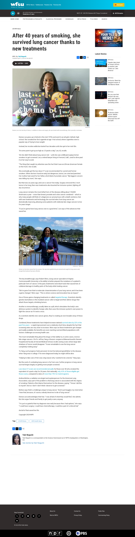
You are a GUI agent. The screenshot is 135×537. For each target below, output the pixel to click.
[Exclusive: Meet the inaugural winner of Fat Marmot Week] (101, 81)
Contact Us (77, 511)
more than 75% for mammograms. (56, 374)
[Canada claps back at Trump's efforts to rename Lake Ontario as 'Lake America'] (101, 63)
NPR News (110, 59)
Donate (120, 5)
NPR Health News (37, 421)
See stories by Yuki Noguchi (33, 443)
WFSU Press (82, 19)
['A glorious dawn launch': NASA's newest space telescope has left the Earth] (101, 113)
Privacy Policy (78, 515)
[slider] (21, 13)
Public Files (101, 511)
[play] (12, 13)
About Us (52, 511)
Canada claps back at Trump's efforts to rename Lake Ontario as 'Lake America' (114, 66)
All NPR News (16, 29)
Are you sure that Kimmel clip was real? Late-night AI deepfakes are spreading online (114, 98)
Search (104, 19)
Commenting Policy (104, 515)
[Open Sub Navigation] (20, 19)
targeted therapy (61, 297)
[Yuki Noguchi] (16, 439)
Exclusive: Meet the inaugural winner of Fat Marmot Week (114, 82)
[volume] (18, 13)
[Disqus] (67, 480)
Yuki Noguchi (22, 56)
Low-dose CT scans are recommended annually (36, 369)
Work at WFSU (54, 515)
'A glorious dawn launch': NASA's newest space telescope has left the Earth (114, 116)
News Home (15, 19)
